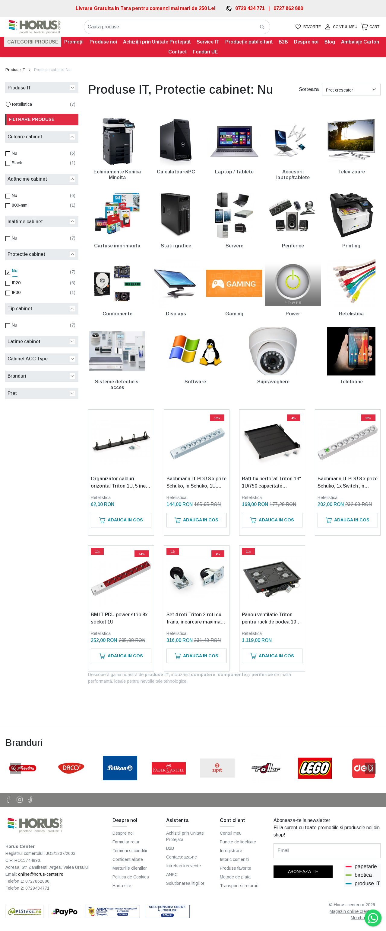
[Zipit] (217, 779)
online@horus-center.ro (40, 874)
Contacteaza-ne (181, 857)
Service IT (208, 41)
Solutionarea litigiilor (185, 883)
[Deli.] (363, 779)
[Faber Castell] (169, 779)
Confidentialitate (127, 859)
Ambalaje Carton (360, 41)
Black (17, 162)
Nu (14, 153)
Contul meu (231, 833)
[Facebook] (11, 800)
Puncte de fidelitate (238, 841)
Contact (177, 51)
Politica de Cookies (130, 877)
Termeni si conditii (129, 850)
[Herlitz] (22, 779)
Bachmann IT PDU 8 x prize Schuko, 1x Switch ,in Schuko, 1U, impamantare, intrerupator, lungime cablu (348, 483)
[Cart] (370, 27)
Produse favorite (235, 868)
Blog (329, 41)
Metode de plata (235, 877)
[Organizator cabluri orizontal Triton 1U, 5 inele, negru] (121, 442)
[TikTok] (33, 800)
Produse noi (103, 41)
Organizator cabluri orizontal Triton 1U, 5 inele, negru (121, 483)
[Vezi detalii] (106, 467)
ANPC (172, 874)
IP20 (16, 282)
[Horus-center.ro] (34, 27)
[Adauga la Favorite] (136, 467)
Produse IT (15, 69)
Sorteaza (309, 89)
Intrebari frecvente (183, 865)
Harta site (121, 885)
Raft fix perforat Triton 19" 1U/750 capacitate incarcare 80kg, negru (271, 483)
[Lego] (315, 779)
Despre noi (306, 41)
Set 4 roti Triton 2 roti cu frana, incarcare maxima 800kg (193, 619)
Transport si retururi (239, 885)
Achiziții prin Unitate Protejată (157, 41)
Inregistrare (231, 850)
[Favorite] (308, 27)
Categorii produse (32, 41)
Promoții (74, 41)
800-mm (19, 205)
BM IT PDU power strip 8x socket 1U (119, 618)
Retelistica (22, 104)
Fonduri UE (205, 51)
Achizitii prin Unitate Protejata (185, 836)
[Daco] (71, 779)
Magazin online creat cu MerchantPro (352, 914)
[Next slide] (370, 768)
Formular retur (126, 841)
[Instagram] (22, 800)
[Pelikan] (120, 779)
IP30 (16, 292)
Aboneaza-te (303, 871)
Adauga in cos (125, 519)
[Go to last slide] (15, 768)
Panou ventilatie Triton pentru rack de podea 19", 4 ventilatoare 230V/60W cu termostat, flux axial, (270, 619)
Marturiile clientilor (129, 868)
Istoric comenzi (234, 859)
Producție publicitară (249, 41)
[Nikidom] (266, 779)
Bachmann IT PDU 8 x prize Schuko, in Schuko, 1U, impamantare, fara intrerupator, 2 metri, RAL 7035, (196, 483)
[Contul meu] (340, 27)
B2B (283, 41)
